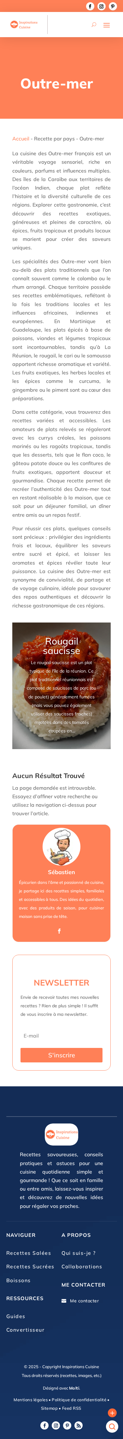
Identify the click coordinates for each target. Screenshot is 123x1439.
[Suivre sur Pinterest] (113, 6)
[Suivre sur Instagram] (101, 6)
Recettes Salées (28, 1253)
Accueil (20, 138)
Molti (74, 1388)
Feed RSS (71, 1408)
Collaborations (82, 1266)
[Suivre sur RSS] (78, 1425)
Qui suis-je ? (79, 1253)
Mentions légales (31, 1399)
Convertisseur (25, 1330)
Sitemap (49, 1408)
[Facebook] (59, 931)
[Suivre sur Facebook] (90, 6)
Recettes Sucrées (30, 1266)
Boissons (18, 1280)
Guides (16, 1316)
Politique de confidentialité (79, 1399)
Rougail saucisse (61, 646)
